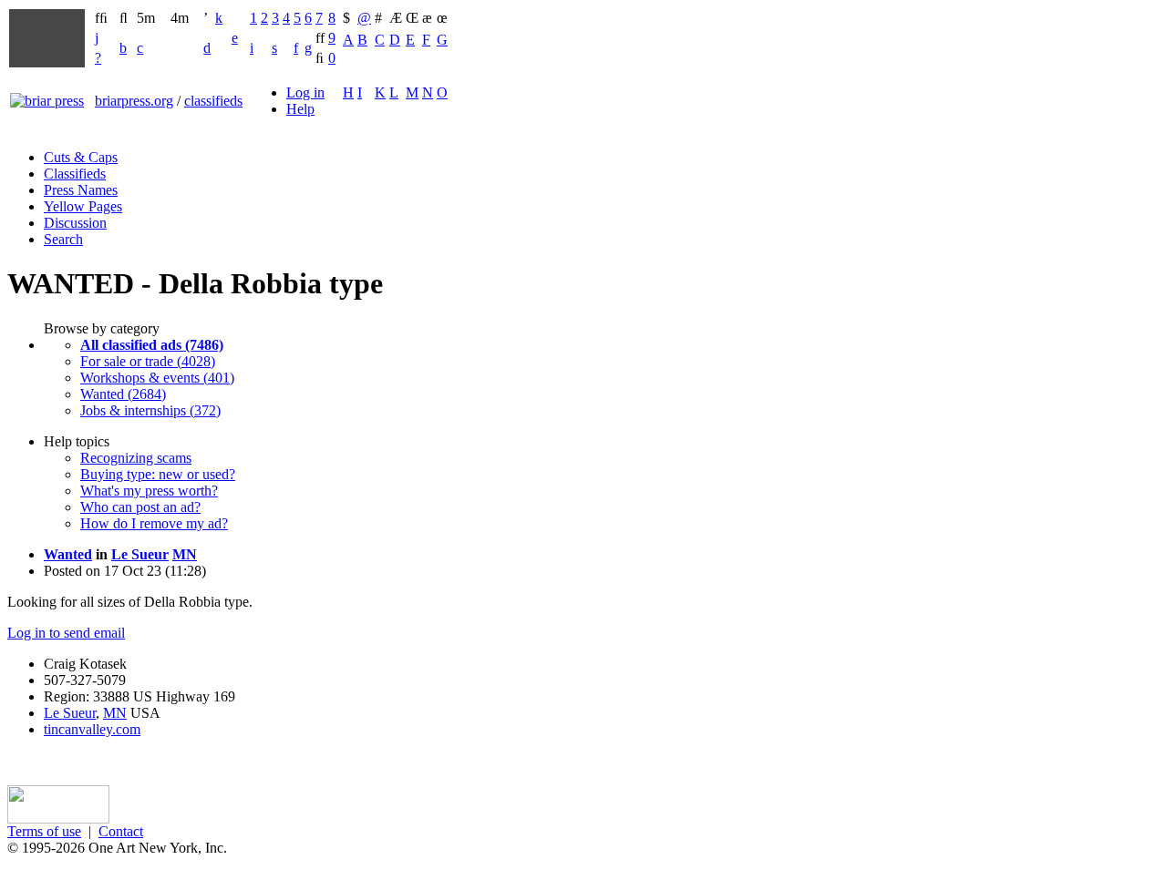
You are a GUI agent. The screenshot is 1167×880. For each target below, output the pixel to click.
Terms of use (44, 831)
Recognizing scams (135, 458)
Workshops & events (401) (157, 377)
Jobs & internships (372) (150, 410)
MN (184, 554)
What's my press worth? (149, 490)
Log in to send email (66, 632)
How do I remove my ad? (154, 523)
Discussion (75, 222)
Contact (120, 831)
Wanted (68, 554)
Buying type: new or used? (157, 474)
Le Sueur (140, 554)
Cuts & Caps (81, 157)
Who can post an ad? (140, 507)
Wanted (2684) (123, 394)
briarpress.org (134, 100)
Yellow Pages (83, 206)
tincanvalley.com (92, 729)
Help (300, 109)
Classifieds (75, 173)
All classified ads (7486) (151, 345)
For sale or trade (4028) (147, 361)
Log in (305, 92)
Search (63, 239)
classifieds (213, 100)
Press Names (81, 190)
